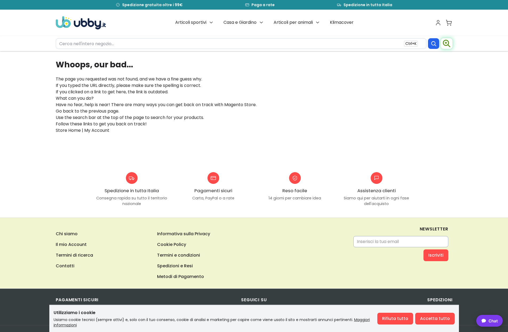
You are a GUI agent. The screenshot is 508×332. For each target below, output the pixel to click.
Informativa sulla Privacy (183, 234)
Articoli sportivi (190, 22)
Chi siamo (67, 234)
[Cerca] (433, 43)
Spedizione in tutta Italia (367, 4)
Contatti (65, 266)
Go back (65, 111)
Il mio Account (71, 244)
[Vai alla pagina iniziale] (81, 22)
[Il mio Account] (438, 23)
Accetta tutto (435, 318)
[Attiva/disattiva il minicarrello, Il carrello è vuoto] (449, 23)
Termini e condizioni (178, 255)
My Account (96, 130)
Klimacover (342, 22)
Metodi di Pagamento (180, 276)
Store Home (68, 130)
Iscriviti (435, 255)
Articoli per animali (293, 22)
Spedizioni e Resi (175, 266)
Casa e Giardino (240, 22)
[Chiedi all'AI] (447, 43)
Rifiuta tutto (395, 318)
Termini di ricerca (74, 255)
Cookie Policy (171, 244)
